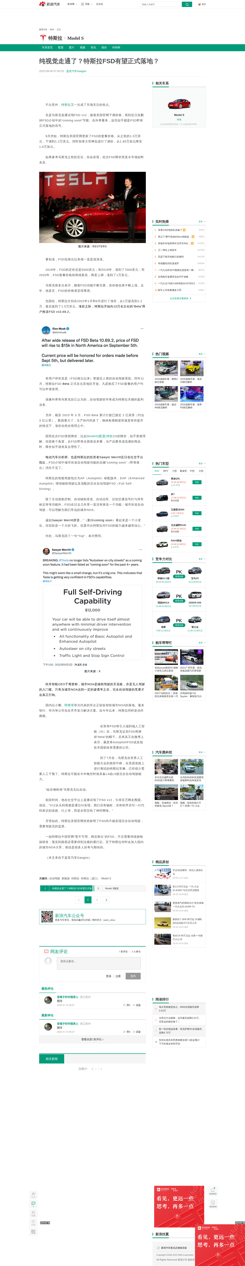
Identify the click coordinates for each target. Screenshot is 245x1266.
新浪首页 (213, 1191)
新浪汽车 (50, 4)
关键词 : (44, 878)
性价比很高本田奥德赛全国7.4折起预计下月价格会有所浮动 (179, 1042)
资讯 (93, 47)
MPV (165, 471)
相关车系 (162, 83)
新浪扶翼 (162, 1234)
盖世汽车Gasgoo (76, 71)
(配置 (102, 436)
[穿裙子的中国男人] (48, 1000)
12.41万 (176, 485)
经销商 (116, 47)
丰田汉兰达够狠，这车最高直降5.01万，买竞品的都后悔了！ (180, 1020)
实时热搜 (162, 221)
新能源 (66, 878)
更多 (202, 221)
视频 (82, 47)
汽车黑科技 (164, 752)
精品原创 (162, 862)
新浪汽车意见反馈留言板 (174, 1247)
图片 (71, 47)
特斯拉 (55, 38)
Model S (75, 38)
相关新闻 (52, 1059)
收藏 (33, 1215)
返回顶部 (213, 1216)
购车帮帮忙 (164, 643)
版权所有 (192, 1259)
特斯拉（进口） (90, 878)
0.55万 (176, 516)
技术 (52, 29)
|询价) (110, 436)
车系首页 (47, 47)
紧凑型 (183, 471)
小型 (174, 471)
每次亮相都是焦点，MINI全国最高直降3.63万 (179, 1009)
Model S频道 (108, 888)
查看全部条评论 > (92, 1039)
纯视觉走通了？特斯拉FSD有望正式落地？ (66, 889)
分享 (33, 1225)
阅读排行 (162, 999)
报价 (104, 47)
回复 (138, 1005)
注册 (118, 976)
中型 (192, 471)
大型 (201, 471)
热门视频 (162, 354)
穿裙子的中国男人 (67, 997)
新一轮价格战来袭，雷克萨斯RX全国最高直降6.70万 (180, 1031)
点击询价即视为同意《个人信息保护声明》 (179, 124)
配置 (61, 47)
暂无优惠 (175, 500)
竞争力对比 (164, 559)
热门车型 (162, 463)
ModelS (92, 436)
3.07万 (176, 547)
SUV (156, 471)
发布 (133, 976)
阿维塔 (69, 705)
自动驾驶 (54, 878)
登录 (108, 976)
